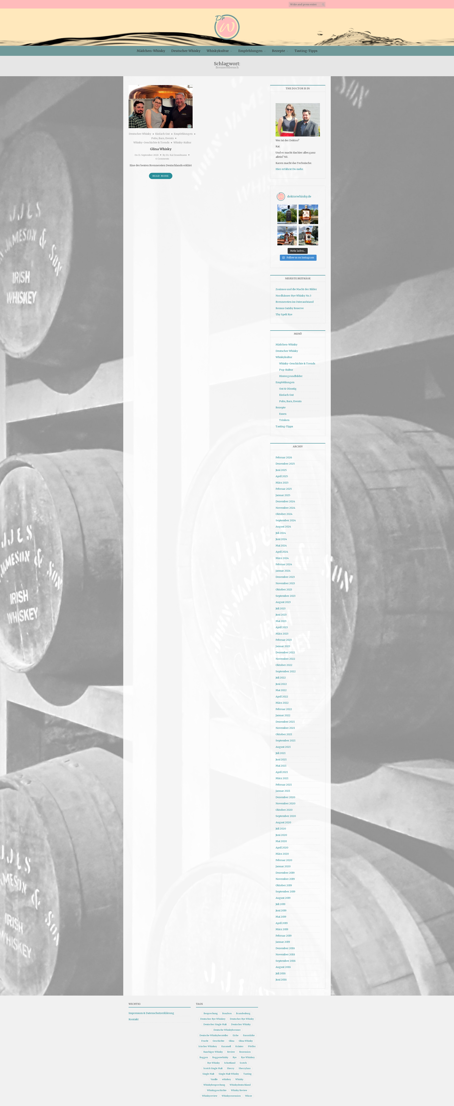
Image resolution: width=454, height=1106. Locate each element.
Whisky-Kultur (182, 142)
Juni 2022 (281, 684)
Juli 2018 (281, 973)
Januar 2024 (283, 570)
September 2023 (285, 595)
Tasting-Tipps (306, 51)
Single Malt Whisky (229, 1074)
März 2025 (282, 482)
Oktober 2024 (284, 514)
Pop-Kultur (286, 369)
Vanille (214, 1079)
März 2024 (282, 558)
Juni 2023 (281, 614)
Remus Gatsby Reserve (290, 308)
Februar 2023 (284, 639)
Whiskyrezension (231, 1095)
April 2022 (282, 696)
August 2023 (283, 602)
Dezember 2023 (285, 577)
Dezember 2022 (285, 652)
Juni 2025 (281, 470)
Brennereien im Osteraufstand (295, 301)
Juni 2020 (281, 835)
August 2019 (283, 898)
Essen (282, 413)
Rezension (245, 1052)
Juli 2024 (281, 533)
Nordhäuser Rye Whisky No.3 (293, 295)
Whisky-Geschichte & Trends (151, 142)
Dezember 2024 (285, 501)
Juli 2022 (281, 677)
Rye (235, 1057)
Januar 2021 (283, 790)
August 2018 (283, 967)
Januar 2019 (283, 941)
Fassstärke (249, 1035)
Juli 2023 (281, 608)
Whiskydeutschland (240, 1084)
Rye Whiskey (248, 1057)
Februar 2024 (284, 564)
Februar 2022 (284, 709)
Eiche (236, 1035)
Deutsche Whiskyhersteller (214, 1035)
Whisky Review (239, 1090)
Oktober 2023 (284, 589)
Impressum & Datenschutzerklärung (151, 1013)
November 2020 (285, 803)
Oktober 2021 (284, 734)
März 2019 (282, 929)
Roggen (204, 1057)
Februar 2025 (284, 488)
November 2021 (285, 728)
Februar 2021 (284, 784)
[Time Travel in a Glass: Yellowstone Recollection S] (287, 235)
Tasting (247, 1074)
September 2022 (286, 671)
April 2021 (282, 772)
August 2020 (283, 822)
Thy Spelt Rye (284, 314)
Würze (248, 1095)
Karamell (226, 1046)
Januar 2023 (283, 646)
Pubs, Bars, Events (162, 138)
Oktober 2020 (284, 809)
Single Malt (208, 1074)
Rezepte (278, 51)
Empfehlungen (250, 51)
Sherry (230, 1068)
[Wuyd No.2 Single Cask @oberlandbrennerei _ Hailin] (308, 214)
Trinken (284, 420)
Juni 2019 (281, 910)
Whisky (239, 1079)
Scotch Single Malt (213, 1068)
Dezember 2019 (285, 872)
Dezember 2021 (285, 721)
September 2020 (286, 816)
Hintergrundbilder (291, 376)
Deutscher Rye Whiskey (212, 1019)
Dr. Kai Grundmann (176, 155)
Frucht (204, 1041)
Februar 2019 (284, 935)
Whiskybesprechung (214, 1084)
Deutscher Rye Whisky (242, 1019)
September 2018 (285, 960)
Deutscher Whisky (185, 51)
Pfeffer (252, 1046)
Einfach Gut (162, 133)
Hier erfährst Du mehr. (289, 169)
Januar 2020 (283, 866)
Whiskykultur (218, 51)
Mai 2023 (281, 621)
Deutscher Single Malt (215, 1024)
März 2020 (282, 853)
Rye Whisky (213, 1063)
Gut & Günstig (288, 388)
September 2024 (286, 520)
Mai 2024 (281, 545)
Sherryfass (245, 1068)
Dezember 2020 (285, 797)
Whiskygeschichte (216, 1090)
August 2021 (283, 746)
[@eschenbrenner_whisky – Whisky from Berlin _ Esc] (308, 235)
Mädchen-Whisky (151, 51)
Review (231, 1052)
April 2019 (282, 923)
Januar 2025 (283, 495)
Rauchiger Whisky (213, 1052)
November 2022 (285, 658)
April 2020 (282, 847)
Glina (231, 1041)
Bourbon (227, 1013)
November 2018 (285, 954)
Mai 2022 (281, 690)
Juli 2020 (281, 828)
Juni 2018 (281, 979)
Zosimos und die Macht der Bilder (296, 289)
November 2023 (285, 583)
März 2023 (282, 633)
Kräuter (239, 1046)
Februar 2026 (284, 457)
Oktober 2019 (284, 885)
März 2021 (282, 778)
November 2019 (285, 879)
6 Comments (162, 158)
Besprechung (211, 1013)
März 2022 (282, 702)
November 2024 (285, 507)
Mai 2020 (281, 841)
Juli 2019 (280, 904)
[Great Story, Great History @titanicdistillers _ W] (287, 214)
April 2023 (282, 627)
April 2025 (282, 476)
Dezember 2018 (285, 948)
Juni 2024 (281, 539)
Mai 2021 (281, 765)
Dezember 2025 (285, 463)
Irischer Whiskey (207, 1046)
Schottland (229, 1063)
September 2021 (285, 740)
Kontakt (134, 1019)
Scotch (243, 1063)
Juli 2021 (281, 753)
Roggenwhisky (220, 1057)
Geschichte (218, 1041)
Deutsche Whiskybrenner (227, 1030)
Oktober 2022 (284, 665)
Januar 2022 (283, 715)
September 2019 (285, 891)
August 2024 (283, 526)
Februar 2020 (284, 860)
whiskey (226, 1079)
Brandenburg (243, 1013)
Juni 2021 (281, 759)
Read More (161, 176)
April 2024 (282, 551)
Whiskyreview (209, 1095)
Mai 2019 (281, 916)
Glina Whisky (160, 149)
